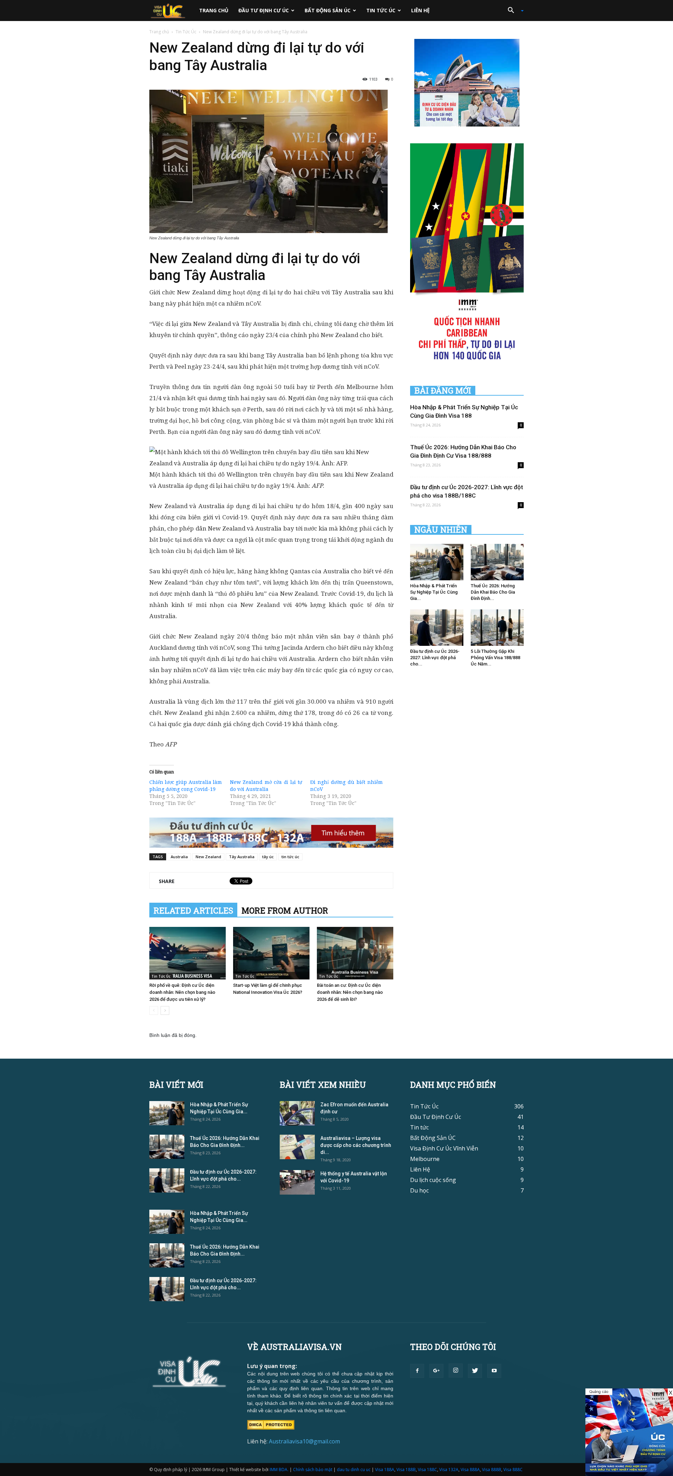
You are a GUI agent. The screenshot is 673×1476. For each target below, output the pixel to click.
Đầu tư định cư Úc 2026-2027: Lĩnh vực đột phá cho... (435, 658)
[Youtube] (494, 1371)
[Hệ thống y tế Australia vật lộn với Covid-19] (297, 1182)
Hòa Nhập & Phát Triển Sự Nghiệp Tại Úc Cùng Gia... (434, 592)
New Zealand (208, 856)
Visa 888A (470, 1469)
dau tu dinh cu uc (354, 1469)
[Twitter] (475, 1371)
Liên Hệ (420, 10)
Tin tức (419, 1127)
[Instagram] (456, 1371)
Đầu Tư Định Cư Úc (263, 10)
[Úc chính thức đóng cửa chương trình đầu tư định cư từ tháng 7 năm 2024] (629, 1432)
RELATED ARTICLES (193, 910)
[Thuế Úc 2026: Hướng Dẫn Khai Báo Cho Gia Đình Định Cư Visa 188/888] (497, 562)
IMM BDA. (279, 1469)
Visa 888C (513, 1469)
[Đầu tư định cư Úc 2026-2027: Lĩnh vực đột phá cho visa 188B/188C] (436, 627)
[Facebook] (417, 1371)
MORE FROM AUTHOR (285, 910)
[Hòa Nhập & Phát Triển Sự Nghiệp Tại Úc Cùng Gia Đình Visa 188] (436, 562)
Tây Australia (241, 856)
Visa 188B (406, 1469)
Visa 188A (384, 1469)
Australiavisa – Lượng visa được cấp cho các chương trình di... (355, 1145)
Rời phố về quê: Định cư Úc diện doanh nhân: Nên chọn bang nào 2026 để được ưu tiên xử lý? (182, 992)
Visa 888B (491, 1469)
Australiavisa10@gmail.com (304, 1441)
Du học (419, 1190)
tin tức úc (290, 856)
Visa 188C (427, 1469)
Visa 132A (448, 1469)
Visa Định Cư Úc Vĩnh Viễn (444, 1148)
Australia (179, 856)
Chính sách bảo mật (312, 1469)
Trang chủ (214, 10)
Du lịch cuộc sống (433, 1180)
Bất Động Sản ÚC (328, 10)
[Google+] (436, 1371)
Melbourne (425, 1159)
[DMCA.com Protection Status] (270, 1424)
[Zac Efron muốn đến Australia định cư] (297, 1113)
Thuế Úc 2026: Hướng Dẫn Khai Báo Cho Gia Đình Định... (493, 592)
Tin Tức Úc (380, 10)
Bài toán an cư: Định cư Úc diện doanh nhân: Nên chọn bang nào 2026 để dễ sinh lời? (350, 992)
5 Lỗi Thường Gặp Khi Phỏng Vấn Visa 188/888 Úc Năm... (495, 658)
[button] (513, 10)
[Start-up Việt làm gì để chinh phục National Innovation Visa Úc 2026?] (271, 953)
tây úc (268, 856)
